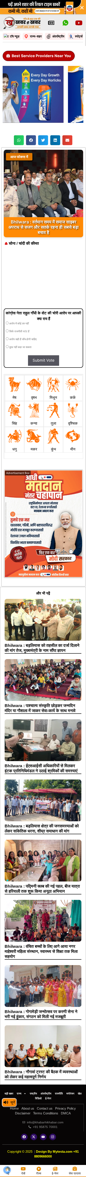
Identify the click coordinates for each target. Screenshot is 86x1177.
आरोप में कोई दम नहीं (19, 323)
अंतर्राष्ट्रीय (46, 1093)
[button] (19, 140)
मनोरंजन (70, 1093)
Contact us (44, 1108)
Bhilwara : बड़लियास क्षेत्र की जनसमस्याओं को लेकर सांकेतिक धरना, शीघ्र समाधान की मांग (42, 828)
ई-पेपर (48, 1098)
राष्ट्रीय (33, 1093)
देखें (23, 1173)
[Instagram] (52, 1137)
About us (27, 1108)
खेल (80, 1093)
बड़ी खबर (9, 1093)
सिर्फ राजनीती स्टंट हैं (19, 331)
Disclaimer (22, 1113)
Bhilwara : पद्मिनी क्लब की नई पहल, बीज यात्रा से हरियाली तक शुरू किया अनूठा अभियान (42, 889)
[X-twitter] (33, 1137)
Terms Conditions (45, 1113)
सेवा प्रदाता (75, 1173)
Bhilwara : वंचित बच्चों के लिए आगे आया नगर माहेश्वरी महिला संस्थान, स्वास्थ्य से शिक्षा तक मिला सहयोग (41, 951)
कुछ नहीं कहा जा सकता (20, 347)
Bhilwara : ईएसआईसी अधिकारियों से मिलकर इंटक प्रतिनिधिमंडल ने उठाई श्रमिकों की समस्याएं (41, 768)
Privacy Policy (65, 1108)
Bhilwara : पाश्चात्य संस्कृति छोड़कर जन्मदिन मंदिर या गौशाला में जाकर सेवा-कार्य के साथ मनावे (40, 708)
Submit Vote (43, 360)
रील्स (38, 1173)
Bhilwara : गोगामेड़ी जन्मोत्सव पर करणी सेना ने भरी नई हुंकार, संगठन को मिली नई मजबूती (41, 1014)
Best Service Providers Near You (41, 56)
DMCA (66, 1113)
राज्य (19, 1093)
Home (14, 1108)
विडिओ (38, 1098)
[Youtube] (43, 1137)
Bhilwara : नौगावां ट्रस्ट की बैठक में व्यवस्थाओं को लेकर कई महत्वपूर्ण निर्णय (41, 1074)
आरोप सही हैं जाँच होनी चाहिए (23, 339)
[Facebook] (24, 1137)
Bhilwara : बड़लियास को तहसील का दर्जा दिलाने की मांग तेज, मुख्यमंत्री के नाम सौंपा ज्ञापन (42, 648)
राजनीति (59, 1093)
